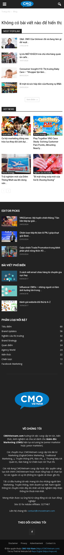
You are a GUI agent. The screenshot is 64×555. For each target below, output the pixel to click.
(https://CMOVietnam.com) (40, 548)
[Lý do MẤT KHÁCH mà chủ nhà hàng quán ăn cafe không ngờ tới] (9, 58)
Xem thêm (31, 99)
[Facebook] (32, 532)
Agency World (8, 349)
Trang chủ (6, 11)
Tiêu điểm (7, 326)
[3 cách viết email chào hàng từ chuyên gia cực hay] (9, 276)
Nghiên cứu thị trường (43, 173)
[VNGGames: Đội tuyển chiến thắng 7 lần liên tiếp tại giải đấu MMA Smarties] (9, 221)
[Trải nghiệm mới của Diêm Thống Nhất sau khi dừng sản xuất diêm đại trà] (16, 164)
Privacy (24, 543)
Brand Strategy (40, 134)
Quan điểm (6, 134)
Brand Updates (9, 331)
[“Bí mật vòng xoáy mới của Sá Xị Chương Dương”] (48, 164)
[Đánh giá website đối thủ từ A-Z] (9, 305)
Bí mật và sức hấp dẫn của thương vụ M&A (40, 84)
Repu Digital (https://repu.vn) (44, 551)
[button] (59, 4)
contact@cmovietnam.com (41, 510)
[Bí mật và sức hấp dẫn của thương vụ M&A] (9, 87)
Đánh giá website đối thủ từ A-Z (35, 302)
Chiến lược (7, 359)
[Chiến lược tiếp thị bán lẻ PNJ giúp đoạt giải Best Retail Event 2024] (9, 236)
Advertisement (36, 543)
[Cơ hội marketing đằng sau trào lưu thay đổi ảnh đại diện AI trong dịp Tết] (16, 126)
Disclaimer (13, 543)
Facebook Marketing (12, 363)
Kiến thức (6, 354)
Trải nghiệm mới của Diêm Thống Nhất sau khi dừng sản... (15, 179)
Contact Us (50, 543)
